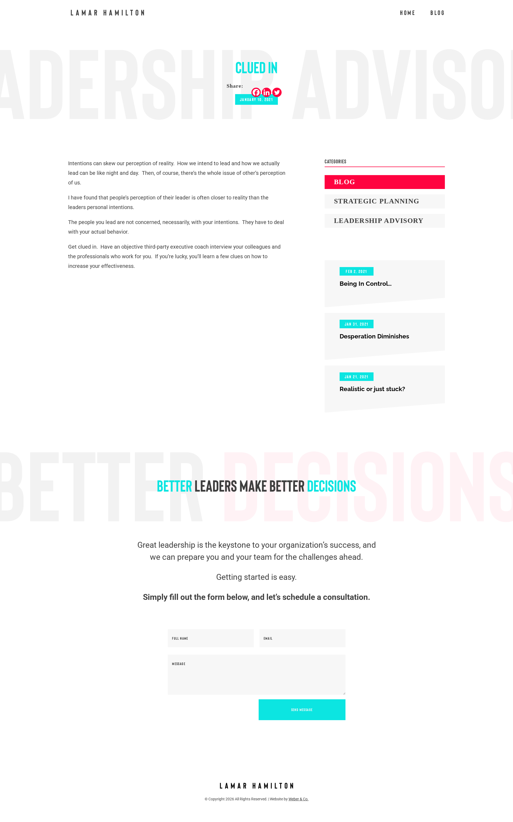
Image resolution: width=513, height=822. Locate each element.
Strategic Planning (376, 201)
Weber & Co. (299, 799)
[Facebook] (256, 92)
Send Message (302, 709)
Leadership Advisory (379, 221)
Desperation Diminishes (374, 336)
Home (408, 13)
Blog (437, 13)
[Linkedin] (266, 92)
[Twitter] (277, 92)
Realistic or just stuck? (372, 388)
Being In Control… (366, 283)
